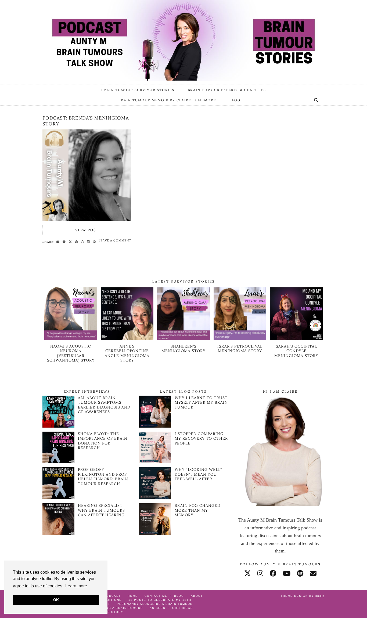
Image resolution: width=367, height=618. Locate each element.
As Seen (157, 607)
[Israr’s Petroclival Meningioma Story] (240, 338)
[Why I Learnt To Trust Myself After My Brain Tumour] (155, 412)
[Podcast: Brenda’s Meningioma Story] (86, 175)
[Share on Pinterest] (77, 241)
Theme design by (303, 595)
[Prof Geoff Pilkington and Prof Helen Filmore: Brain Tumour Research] (58, 497)
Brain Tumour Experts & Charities (227, 90)
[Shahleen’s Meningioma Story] (183, 338)
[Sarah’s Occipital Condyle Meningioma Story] (296, 338)
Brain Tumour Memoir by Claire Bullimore (167, 100)
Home (133, 595)
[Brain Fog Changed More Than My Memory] (155, 519)
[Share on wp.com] (95, 241)
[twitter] (247, 573)
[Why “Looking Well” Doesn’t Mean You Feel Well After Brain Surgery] (155, 483)
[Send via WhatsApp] (83, 241)
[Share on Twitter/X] (71, 241)
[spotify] (300, 573)
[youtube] (286, 573)
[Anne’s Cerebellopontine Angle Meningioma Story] (127, 338)
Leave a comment (115, 240)
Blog (234, 100)
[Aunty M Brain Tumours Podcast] (183, 40)
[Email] (313, 573)
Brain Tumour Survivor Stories (137, 90)
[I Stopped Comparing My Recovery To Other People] (155, 448)
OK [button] (56, 600)
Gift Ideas (182, 607)
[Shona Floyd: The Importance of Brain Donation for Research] (58, 461)
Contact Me (156, 595)
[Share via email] (58, 241)
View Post (87, 230)
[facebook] (273, 573)
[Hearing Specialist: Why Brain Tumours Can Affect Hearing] (58, 533)
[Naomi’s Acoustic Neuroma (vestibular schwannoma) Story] (70, 338)
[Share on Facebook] (65, 241)
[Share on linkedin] (89, 241)
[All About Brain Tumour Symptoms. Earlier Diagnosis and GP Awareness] (58, 426)
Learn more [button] (76, 586)
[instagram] (260, 573)
